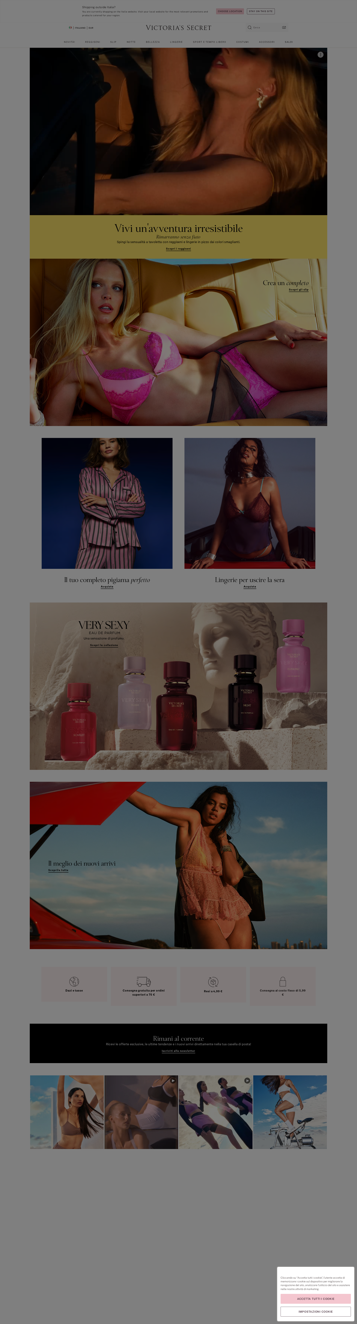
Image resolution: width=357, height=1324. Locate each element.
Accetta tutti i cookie (316, 1298)
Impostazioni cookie (316, 1311)
